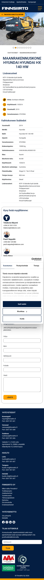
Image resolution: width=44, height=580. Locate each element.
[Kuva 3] (18, 47)
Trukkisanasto (7, 491)
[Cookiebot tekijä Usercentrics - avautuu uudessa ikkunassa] (31, 259)
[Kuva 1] (13, 47)
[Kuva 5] (22, 47)
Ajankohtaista (21, 2)
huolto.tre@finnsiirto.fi (10, 468)
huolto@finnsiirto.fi (9, 459)
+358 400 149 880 (9, 242)
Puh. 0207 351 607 (8, 461)
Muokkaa (20, 311)
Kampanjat (32, 2)
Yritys (5, 336)
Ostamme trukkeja (8, 2)
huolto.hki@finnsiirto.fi (10, 476)
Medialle (5, 518)
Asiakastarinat (7, 493)
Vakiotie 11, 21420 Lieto (10, 442)
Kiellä (22, 319)
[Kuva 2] (15, 47)
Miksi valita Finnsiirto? (9, 489)
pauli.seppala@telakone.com (13, 244)
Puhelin (6, 366)
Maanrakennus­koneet (28, 53)
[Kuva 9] (30, 47)
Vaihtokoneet (12, 53)
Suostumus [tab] (7, 265)
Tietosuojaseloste (8, 498)
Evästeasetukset (8, 505)
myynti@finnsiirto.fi (9, 419)
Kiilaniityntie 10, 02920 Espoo (12, 447)
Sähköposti (7, 356)
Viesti (5, 375)
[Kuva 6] (24, 47)
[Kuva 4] (20, 47)
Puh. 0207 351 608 (8, 430)
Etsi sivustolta (7, 502)
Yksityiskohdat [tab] (22, 265)
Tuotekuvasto (7, 495)
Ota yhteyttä (6, 516)
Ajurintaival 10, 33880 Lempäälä (13, 444)
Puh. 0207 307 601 (8, 470)
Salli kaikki (22, 304)
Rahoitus (5, 500)
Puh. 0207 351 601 (8, 421)
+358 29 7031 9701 (10, 225)
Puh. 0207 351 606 (8, 438)
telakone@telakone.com (11, 228)
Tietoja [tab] (36, 265)
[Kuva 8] (28, 47)
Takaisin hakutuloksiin (13, 14)
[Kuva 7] (26, 47)
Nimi (5, 346)
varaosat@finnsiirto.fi (9, 427)
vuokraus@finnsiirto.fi (10, 436)
